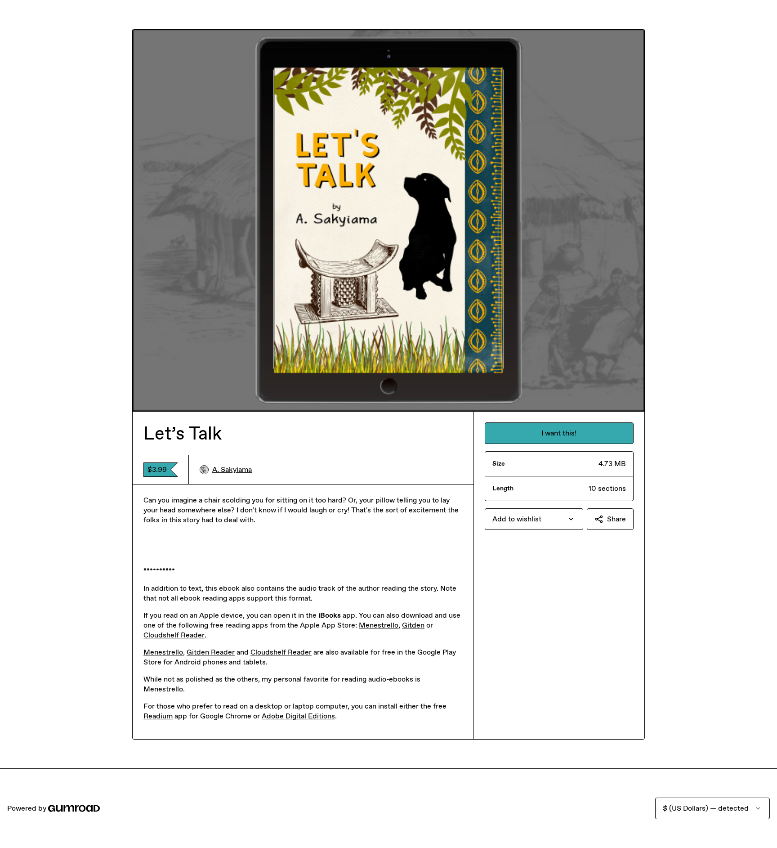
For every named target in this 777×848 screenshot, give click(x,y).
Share (616, 519)
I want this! (558, 433)
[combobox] (534, 519)
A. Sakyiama (232, 469)
